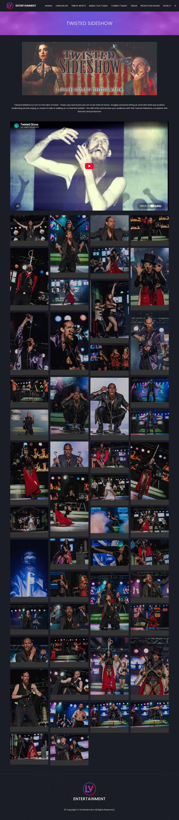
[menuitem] (48, 6)
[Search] (175, 6)
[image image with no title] (30, 231)
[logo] (21, 6)
